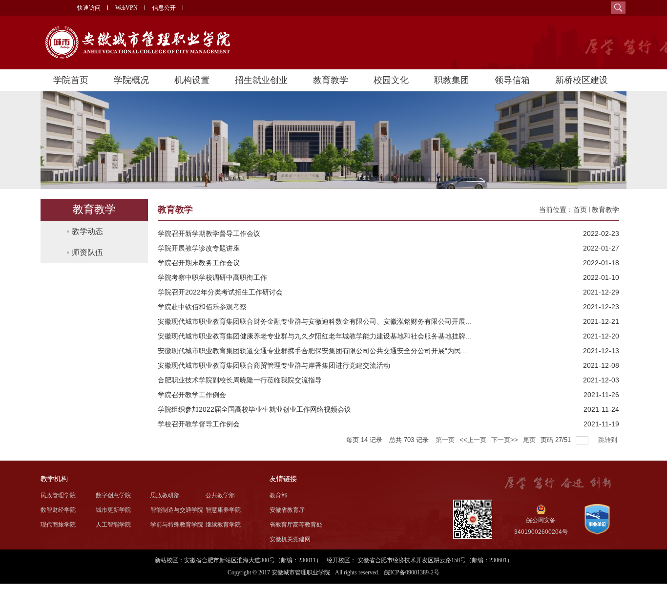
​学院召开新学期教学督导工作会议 (209, 233)
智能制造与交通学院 (176, 510)
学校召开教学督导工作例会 (199, 424)
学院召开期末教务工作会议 (199, 263)
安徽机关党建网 (290, 539)
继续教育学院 (223, 524)
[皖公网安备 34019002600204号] (540, 509)
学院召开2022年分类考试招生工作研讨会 (220, 292)
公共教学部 (220, 495)
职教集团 (451, 80)
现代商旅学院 (58, 524)
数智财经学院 (58, 510)
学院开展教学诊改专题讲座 (199, 248)
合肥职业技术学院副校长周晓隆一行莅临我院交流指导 (240, 380)
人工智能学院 (113, 524)
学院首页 (70, 80)
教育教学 (330, 80)
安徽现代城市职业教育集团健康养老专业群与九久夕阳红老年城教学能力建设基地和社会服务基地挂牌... (314, 336)
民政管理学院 (58, 495)
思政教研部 (165, 495)
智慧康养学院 (223, 510)
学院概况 (131, 80)
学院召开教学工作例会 (192, 395)
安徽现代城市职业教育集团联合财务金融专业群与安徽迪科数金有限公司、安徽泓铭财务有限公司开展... (314, 321)
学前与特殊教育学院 (176, 524)
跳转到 (608, 439)
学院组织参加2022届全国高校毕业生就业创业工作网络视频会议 (254, 409)
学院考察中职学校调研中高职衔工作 (212, 277)
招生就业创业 (261, 80)
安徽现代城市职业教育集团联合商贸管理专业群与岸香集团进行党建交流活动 (274, 365)
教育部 (278, 495)
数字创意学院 (113, 495)
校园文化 (391, 80)
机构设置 (191, 80)
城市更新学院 (113, 510)
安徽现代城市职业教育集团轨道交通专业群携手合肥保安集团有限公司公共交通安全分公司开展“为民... (312, 351)
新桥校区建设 (581, 80)
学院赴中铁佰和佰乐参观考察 (202, 307)
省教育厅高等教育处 (296, 524)
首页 (580, 209)
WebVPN (126, 7)
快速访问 (89, 7)
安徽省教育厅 (287, 510)
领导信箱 (512, 80)
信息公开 (164, 7)
